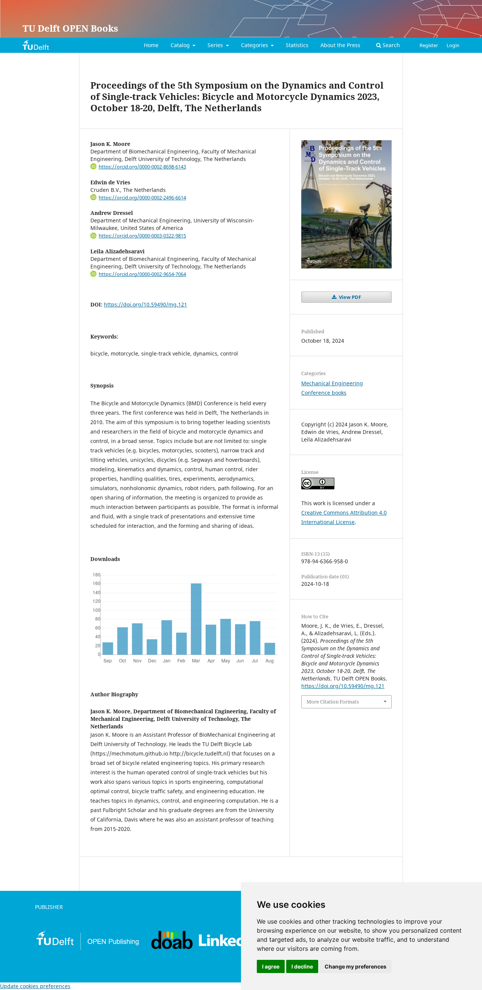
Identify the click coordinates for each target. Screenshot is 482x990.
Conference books (323, 392)
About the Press (340, 45)
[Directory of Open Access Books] (172, 948)
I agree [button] (270, 966)
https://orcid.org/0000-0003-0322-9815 (142, 235)
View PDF (349, 297)
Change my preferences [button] (355, 966)
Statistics (297, 45)
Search (390, 45)
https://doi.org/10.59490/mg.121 (145, 304)
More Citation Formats (333, 701)
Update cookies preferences (35, 986)
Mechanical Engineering (332, 383)
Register (428, 45)
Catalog (181, 45)
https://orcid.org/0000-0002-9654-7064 (142, 274)
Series (215, 45)
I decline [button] (302, 966)
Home (151, 45)
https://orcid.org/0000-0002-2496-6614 (142, 197)
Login (453, 45)
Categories (255, 45)
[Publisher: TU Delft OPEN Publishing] (87, 948)
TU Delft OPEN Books (70, 28)
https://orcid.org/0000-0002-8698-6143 (142, 166)
